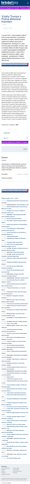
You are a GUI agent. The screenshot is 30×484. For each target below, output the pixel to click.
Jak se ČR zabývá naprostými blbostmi (15, 345)
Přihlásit (4, 160)
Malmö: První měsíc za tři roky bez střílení (16, 424)
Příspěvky (15, 472)
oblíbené (26, 174)
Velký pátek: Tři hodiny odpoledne (19, 321)
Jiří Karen (9, 359)
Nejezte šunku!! (10, 377)
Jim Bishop (9, 321)
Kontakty (3, 469)
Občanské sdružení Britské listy (16, 478)
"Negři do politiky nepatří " (12, 236)
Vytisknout (5, 138)
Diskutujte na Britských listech (21, 278)
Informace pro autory (17, 471)
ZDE (17, 125)
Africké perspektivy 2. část (22, 204)
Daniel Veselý (10, 274)
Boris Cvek (9, 252)
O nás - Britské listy (5, 468)
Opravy (3, 471)
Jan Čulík (9, 248)
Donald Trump (7, 133)
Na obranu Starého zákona (18, 252)
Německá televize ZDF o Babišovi (14, 218)
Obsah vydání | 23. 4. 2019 (10, 198)
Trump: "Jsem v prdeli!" (12, 323)
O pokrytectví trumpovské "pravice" (15, 379)
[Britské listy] (15, 65)
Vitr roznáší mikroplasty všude (13, 458)
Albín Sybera (10, 214)
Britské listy (12, 3)
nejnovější (19, 174)
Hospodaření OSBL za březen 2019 (14, 242)
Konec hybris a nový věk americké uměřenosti (17, 406)
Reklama (3, 472)
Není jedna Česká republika (21, 371)
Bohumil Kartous (10, 278)
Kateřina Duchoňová (11, 204)
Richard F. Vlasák (11, 325)
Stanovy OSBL (16, 468)
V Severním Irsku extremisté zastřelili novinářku (17, 303)
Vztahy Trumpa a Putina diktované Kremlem (16, 392)
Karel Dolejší (10, 317)
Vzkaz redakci (16, 469)
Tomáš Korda (10, 454)
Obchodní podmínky (6, 474)
